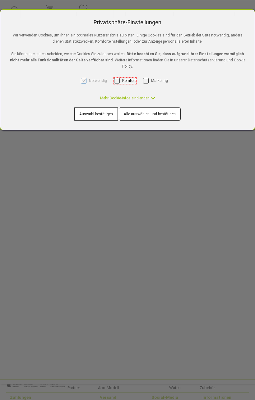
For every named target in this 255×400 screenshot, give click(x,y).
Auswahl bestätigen (96, 114)
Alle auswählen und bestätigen (150, 114)
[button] (127, 98)
